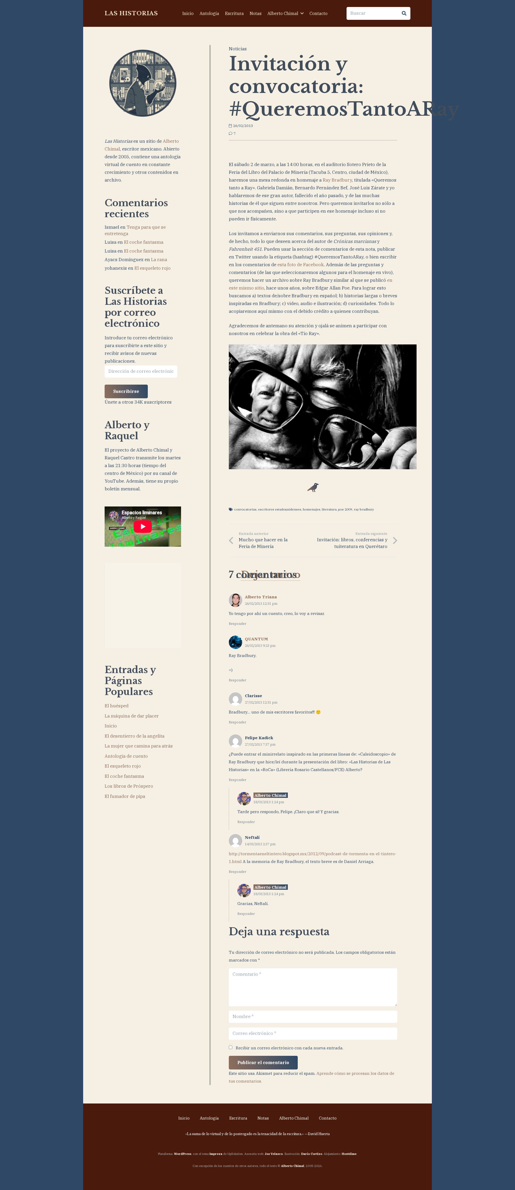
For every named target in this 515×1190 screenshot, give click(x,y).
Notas (263, 1118)
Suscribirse (126, 391)
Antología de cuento (126, 756)
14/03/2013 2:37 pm (260, 844)
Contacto (328, 1118)
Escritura (238, 1118)
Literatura (329, 509)
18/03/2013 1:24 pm (268, 802)
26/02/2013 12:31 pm (261, 603)
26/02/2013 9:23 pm (260, 645)
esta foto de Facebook (300, 265)
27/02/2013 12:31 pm (261, 702)
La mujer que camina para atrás (139, 746)
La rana (159, 259)
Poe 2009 (345, 509)
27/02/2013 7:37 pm (260, 744)
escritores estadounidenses (279, 509)
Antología (209, 1118)
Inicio (111, 726)
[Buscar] (404, 13)
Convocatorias (245, 509)
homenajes (311, 509)
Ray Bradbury (337, 180)
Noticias (238, 49)
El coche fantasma (143, 242)
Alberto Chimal (294, 1118)
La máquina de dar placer (132, 716)
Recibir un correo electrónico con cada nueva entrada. (289, 1047)
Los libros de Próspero (129, 786)
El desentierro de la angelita (134, 736)
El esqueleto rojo (152, 268)
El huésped (116, 706)
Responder (237, 623)
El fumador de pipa (125, 796)
